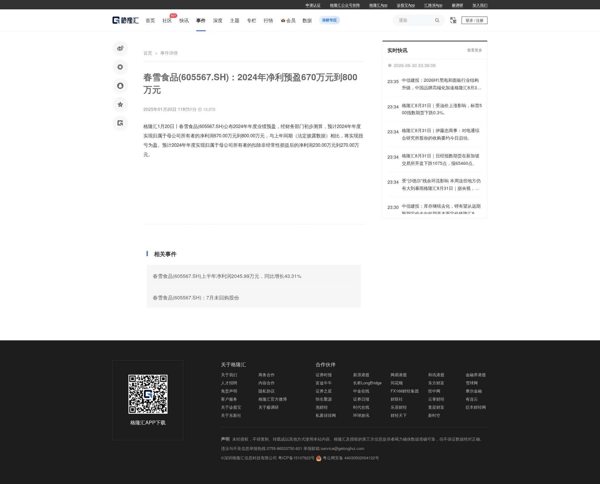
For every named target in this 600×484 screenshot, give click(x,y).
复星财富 (436, 407)
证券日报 (361, 399)
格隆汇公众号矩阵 (345, 4)
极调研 (457, 4)
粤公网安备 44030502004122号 (351, 458)
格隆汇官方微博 (272, 399)
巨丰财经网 (476, 407)
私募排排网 (326, 415)
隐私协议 (266, 391)
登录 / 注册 (474, 20)
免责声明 (229, 391)
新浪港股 (361, 375)
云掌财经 (436, 399)
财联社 (397, 399)
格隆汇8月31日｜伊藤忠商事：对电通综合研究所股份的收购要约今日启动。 (440, 134)
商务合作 (266, 375)
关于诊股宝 (231, 407)
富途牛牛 (324, 383)
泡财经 (322, 407)
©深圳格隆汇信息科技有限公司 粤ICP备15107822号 (268, 458)
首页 (147, 53)
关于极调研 (268, 407)
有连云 (472, 399)
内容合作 (266, 383)
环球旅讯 (361, 415)
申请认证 (313, 4)
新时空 (434, 415)
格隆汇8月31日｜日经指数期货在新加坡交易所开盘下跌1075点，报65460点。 (440, 159)
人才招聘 (229, 383)
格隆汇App (378, 4)
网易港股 (399, 375)
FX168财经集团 (405, 391)
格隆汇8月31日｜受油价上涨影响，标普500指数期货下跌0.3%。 (442, 109)
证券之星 (324, 391)
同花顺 (397, 383)
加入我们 (480, 4)
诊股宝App (406, 4)
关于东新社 (231, 415)
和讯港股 (436, 375)
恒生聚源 (324, 399)
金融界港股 (476, 375)
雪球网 (472, 383)
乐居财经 (399, 407)
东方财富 (436, 383)
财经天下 (399, 415)
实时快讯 (398, 50)
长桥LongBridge (367, 383)
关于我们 (229, 375)
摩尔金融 (474, 391)
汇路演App (433, 4)
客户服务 (229, 399)
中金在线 (361, 391)
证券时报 (324, 375)
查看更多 (474, 50)
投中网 (434, 391)
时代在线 (361, 407)
